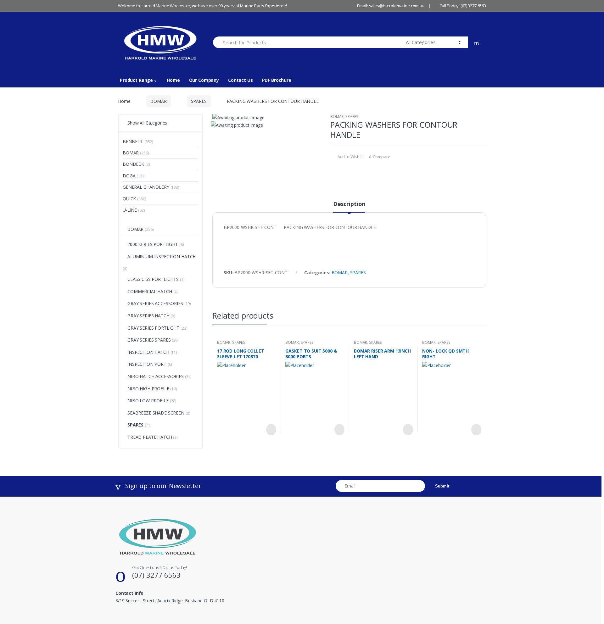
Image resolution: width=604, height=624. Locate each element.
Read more (270, 429)
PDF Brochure (276, 80)
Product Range (136, 80)
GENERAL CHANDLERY (146, 187)
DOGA (129, 176)
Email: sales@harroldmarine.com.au (390, 5)
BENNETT (133, 141)
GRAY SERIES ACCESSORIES (155, 303)
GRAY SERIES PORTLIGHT (153, 328)
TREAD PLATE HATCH (149, 437)
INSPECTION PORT (146, 364)
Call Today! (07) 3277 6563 (462, 5)
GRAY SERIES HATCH (148, 316)
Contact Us (240, 80)
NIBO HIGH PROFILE (148, 389)
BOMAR (158, 101)
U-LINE (130, 210)
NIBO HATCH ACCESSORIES (155, 376)
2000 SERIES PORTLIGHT (152, 244)
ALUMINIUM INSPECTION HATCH (161, 256)
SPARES (199, 101)
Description (349, 204)
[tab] (349, 206)
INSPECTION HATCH (148, 352)
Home (173, 80)
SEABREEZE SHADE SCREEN (155, 413)
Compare (381, 156)
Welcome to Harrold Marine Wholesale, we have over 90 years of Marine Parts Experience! (202, 5)
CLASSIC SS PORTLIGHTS (153, 279)
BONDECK (133, 164)
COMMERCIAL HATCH (149, 291)
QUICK (129, 199)
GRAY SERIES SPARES (149, 340)
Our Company (204, 80)
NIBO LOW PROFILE (148, 401)
